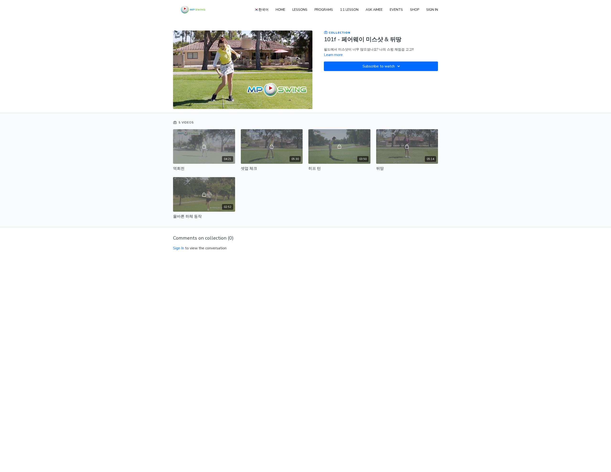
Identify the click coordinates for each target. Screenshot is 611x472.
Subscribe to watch (379, 66)
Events (396, 9)
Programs (324, 9)
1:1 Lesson (349, 9)
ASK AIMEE (374, 9)
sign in (178, 248)
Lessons (299, 9)
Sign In (432, 9)
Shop (414, 9)
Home (280, 9)
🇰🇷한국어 (261, 9)
